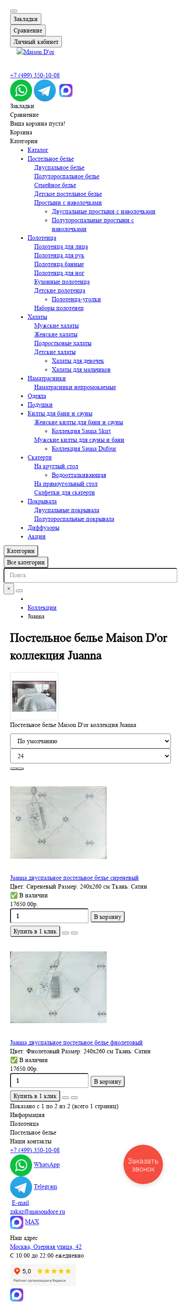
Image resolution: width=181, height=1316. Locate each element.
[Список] (20, 768)
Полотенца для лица (61, 246)
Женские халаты (55, 334)
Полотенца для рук (59, 255)
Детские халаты (55, 351)
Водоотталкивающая (79, 474)
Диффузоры (43, 527)
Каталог (38, 149)
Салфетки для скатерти (64, 492)
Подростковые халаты (62, 343)
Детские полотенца (59, 290)
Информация (27, 1114)
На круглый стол (56, 466)
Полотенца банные (59, 264)
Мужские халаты (56, 325)
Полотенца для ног (59, 272)
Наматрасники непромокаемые (75, 386)
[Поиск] (19, 590)
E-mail (20, 1202)
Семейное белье (55, 184)
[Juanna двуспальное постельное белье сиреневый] (90, 822)
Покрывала (42, 501)
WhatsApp (47, 1164)
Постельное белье (51, 158)
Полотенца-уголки (76, 299)
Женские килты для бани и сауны (78, 422)
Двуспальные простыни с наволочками (104, 211)
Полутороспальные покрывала (74, 518)
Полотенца (42, 237)
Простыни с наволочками (68, 202)
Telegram (45, 1186)
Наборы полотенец (59, 307)
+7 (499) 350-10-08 (35, 75)
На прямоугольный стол (66, 483)
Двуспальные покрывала (66, 509)
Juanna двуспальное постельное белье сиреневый (74, 877)
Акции (37, 536)
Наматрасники (47, 378)
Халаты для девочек (78, 360)
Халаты (37, 316)
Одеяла (37, 395)
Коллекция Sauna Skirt (81, 430)
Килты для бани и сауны (60, 413)
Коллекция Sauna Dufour (84, 448)
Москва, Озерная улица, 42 (46, 1246)
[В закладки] (65, 933)
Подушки (40, 404)
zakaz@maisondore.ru (37, 1211)
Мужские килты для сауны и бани (79, 439)
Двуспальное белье (59, 167)
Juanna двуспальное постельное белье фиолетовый (76, 1042)
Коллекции (42, 607)
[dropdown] (13, 11)
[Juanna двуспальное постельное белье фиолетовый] (90, 987)
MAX (32, 1222)
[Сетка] (13, 768)
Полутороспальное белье (66, 176)
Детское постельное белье (68, 193)
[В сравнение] (74, 933)
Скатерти (40, 457)
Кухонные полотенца (62, 281)
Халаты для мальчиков (81, 369)
